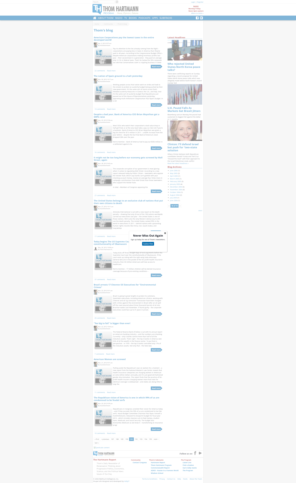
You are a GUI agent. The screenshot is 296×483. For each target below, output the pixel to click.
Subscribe (148, 243)
